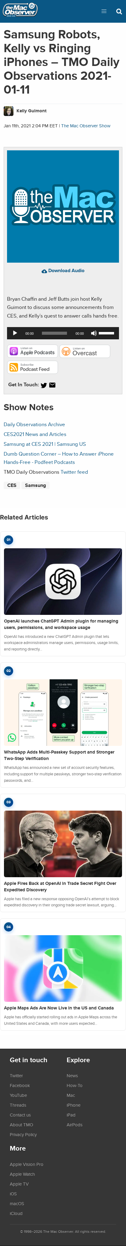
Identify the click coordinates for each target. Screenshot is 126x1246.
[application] (63, 333)
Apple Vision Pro (26, 1164)
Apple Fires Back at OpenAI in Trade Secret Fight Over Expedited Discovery (60, 886)
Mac (71, 1095)
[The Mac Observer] (20, 11)
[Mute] (94, 333)
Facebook (20, 1085)
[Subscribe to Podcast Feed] (32, 372)
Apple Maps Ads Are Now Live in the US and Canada (59, 1008)
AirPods (75, 1124)
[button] (104, 11)
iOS (13, 1193)
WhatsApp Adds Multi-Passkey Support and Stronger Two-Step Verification (59, 755)
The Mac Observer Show (85, 125)
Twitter (16, 1075)
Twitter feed (74, 472)
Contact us (20, 1114)
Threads (18, 1104)
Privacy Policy (23, 1134)
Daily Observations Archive (34, 424)
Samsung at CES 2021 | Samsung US (45, 444)
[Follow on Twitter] (43, 385)
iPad (71, 1114)
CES (12, 485)
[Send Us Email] (52, 385)
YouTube (18, 1095)
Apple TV (19, 1183)
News (72, 1075)
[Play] (15, 333)
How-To (75, 1085)
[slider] (107, 332)
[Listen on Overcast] (84, 356)
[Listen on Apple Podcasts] (32, 356)
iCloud (16, 1213)
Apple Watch (22, 1174)
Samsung (35, 485)
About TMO (21, 1124)
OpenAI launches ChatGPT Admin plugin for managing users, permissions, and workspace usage (61, 624)
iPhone (73, 1104)
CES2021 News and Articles (35, 434)
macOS (17, 1203)
